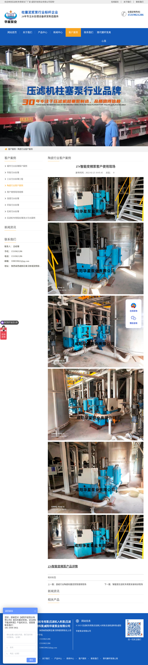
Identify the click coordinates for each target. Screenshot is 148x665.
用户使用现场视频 (15, 192)
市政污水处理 (13, 172)
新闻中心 (58, 32)
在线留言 (115, 2)
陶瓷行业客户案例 (25, 149)
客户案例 (73, 32)
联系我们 (140, 2)
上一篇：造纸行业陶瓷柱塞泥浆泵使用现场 (67, 584)
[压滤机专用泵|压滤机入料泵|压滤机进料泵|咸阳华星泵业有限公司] (11, 16)
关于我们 (127, 2)
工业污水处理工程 (15, 179)
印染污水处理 (13, 205)
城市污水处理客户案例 (17, 166)
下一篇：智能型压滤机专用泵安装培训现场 (123, 584)
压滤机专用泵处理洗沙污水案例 (21, 218)
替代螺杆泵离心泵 (104, 36)
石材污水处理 (13, 211)
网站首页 (12, 32)
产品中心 (42, 32)
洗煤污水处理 (13, 198)
